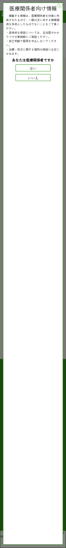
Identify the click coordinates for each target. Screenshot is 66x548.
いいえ (33, 77)
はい (33, 68)
